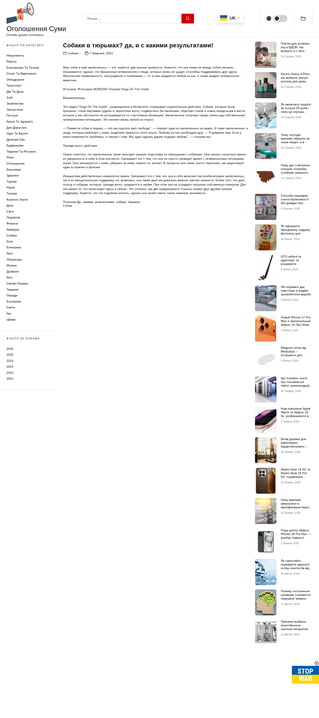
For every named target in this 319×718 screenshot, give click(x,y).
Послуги (12, 115)
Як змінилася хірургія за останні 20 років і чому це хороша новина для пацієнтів (296, 110)
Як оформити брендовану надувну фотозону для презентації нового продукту (295, 233)
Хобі (10, 97)
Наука (11, 187)
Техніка (12, 193)
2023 (10, 366)
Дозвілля (13, 271)
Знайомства (15, 103)
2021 (10, 378)
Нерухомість (15, 55)
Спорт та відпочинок (21, 73)
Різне (10, 157)
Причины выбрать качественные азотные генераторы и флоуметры (295, 627)
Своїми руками (17, 283)
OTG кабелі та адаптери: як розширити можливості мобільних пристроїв (296, 264)
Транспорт (14, 85)
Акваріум (13, 229)
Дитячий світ (16, 139)
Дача (10, 205)
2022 (10, 372)
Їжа (9, 313)
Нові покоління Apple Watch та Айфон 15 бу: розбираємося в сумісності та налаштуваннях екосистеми (296, 418)
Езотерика (14, 301)
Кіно (9, 277)
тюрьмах (134, 202)
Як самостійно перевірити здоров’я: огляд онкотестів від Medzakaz (295, 566)
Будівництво (15, 145)
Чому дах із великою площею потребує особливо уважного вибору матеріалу (295, 170)
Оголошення (16, 163)
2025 (10, 354)
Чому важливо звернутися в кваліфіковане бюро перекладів (295, 505)
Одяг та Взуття (17, 133)
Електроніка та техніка (23, 67)
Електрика (14, 247)
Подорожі (13, 217)
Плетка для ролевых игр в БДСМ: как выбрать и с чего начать (295, 49)
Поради (12, 295)
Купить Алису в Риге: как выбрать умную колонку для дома (295, 77)
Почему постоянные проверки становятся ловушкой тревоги (296, 594)
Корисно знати (17, 199)
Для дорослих (16, 127)
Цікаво (11, 319)
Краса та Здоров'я (20, 121)
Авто (10, 253)
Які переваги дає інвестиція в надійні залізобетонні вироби (296, 290)
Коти (10, 241)
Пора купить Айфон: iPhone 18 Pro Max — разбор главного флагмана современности (296, 538)
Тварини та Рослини (21, 151)
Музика (12, 265)
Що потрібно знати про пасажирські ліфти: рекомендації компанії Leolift (295, 383)
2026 (10, 348)
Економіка (14, 169)
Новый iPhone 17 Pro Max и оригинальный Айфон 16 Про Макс (296, 321)
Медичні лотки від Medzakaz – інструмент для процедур (293, 353)
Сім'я (10, 211)
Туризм (12, 181)
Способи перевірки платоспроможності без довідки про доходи (295, 201)
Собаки (12, 235)
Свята (11, 307)
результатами (104, 202)
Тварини (12, 289)
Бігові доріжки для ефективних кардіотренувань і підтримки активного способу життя (295, 446)
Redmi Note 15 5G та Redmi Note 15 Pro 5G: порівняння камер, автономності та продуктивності (295, 477)
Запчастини (15, 109)
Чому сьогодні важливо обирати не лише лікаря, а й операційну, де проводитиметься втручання (295, 144)
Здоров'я (13, 175)
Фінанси (12, 223)
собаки (121, 202)
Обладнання (15, 79)
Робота (11, 61)
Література (14, 259)
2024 (10, 360)
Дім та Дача (15, 91)
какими (88, 202)
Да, (79, 202)
